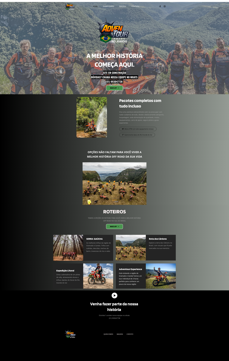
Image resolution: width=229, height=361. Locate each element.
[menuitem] (95, 6)
